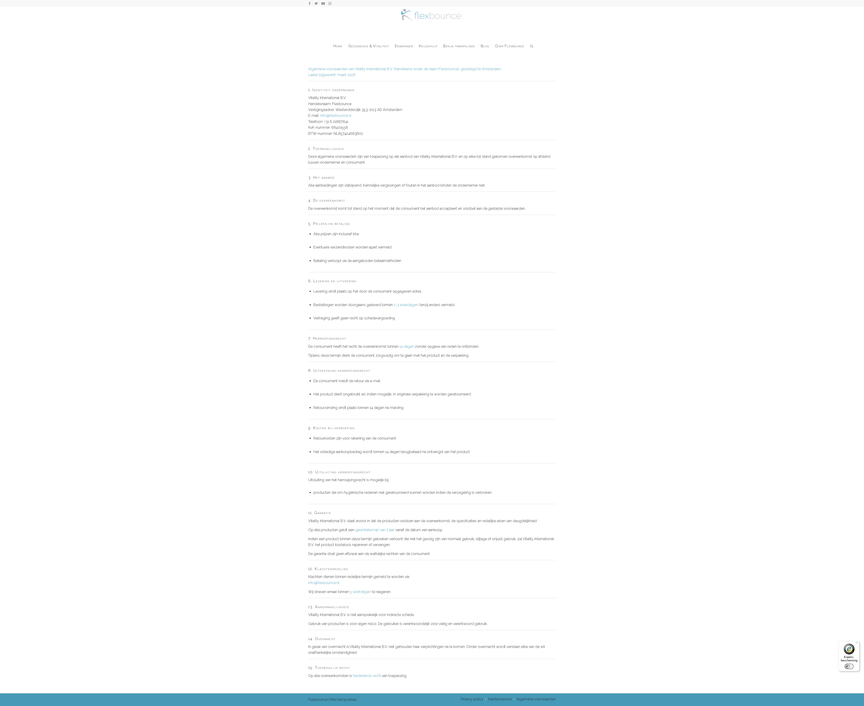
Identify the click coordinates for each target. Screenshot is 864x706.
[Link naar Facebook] (309, 3)
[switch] (849, 666)
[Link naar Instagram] (329, 3)
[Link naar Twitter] (316, 3)
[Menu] (857, 644)
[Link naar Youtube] (323, 3)
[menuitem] (338, 46)
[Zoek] (530, 46)
